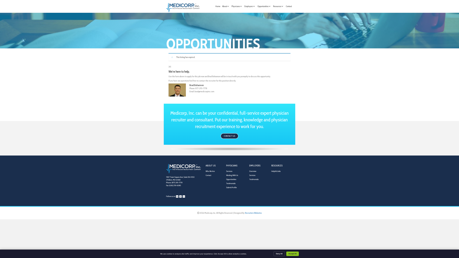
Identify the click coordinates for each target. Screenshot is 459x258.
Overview (252, 171)
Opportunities (231, 179)
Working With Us (232, 175)
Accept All (292, 254)
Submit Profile (231, 187)
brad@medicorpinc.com (204, 91)
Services (229, 171)
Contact (208, 175)
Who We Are (210, 171)
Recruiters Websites (253, 213)
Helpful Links (276, 171)
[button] (228, 6)
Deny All (279, 254)
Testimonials (231, 183)
